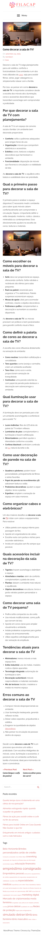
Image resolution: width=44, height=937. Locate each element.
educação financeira (25, 863)
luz (9, 448)
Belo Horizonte (10, 848)
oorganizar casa (16, 902)
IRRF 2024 (32, 891)
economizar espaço (8, 864)
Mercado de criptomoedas (16, 898)
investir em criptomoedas (17, 891)
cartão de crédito (27, 852)
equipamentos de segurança (17, 877)
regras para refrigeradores (23, 910)
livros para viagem (16, 895)
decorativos (10, 729)
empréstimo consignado (22, 868)
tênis (29, 914)
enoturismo (27, 873)
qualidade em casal (27, 906)
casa (21, 75)
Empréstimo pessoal (13, 873)
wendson (9, 57)
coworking (31, 856)
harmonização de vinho (15, 888)
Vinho (30, 919)
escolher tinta (14, 881)
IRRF (27, 891)
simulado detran (14, 914)
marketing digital (30, 894)
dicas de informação (29, 860)
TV (7, 518)
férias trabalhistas (31, 884)
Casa (7, 60)
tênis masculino (20, 919)
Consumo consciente (9, 857)
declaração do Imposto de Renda (13, 860)
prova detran (14, 906)
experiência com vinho (18, 884)
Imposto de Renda (28, 888)
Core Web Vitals (20, 857)
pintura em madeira (27, 902)
